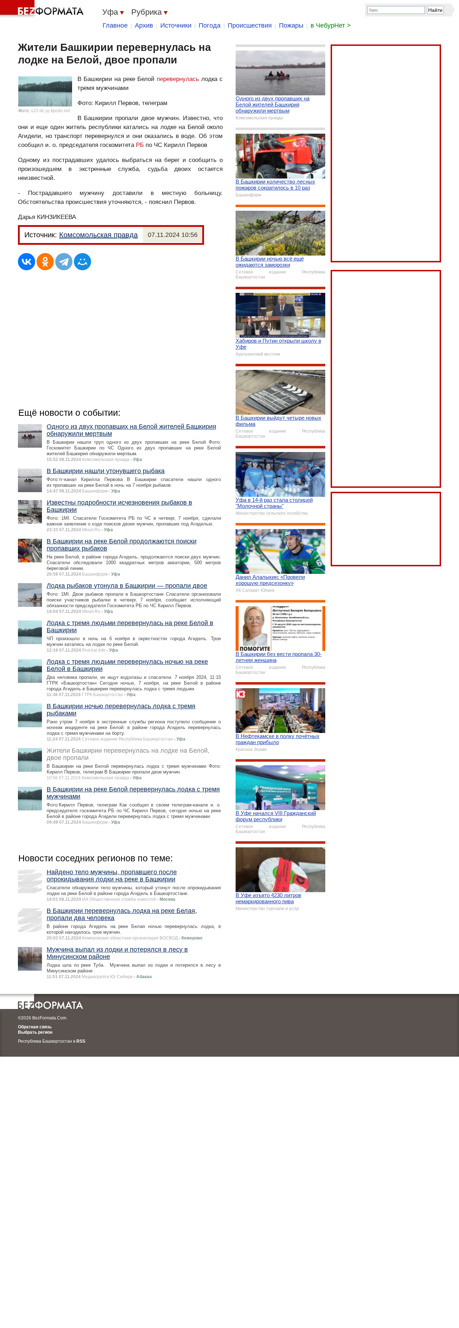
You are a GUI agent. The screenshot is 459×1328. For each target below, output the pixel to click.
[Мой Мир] (82, 261)
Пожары (291, 25)
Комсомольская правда (98, 235)
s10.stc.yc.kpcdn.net (50, 110)
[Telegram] (63, 261)
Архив (144, 25)
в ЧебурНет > (331, 25)
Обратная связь (35, 1026)
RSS (80, 1041)
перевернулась (178, 79)
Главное (115, 25)
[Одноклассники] (45, 261)
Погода (210, 25)
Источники (175, 25)
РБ (140, 145)
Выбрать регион (35, 1032)
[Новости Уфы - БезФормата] (43, 9)
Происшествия (250, 25)
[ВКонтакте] (26, 261)
